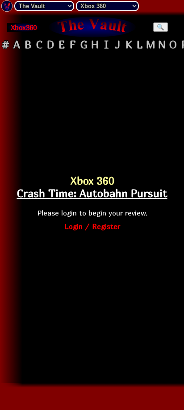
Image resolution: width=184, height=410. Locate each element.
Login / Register (92, 226)
